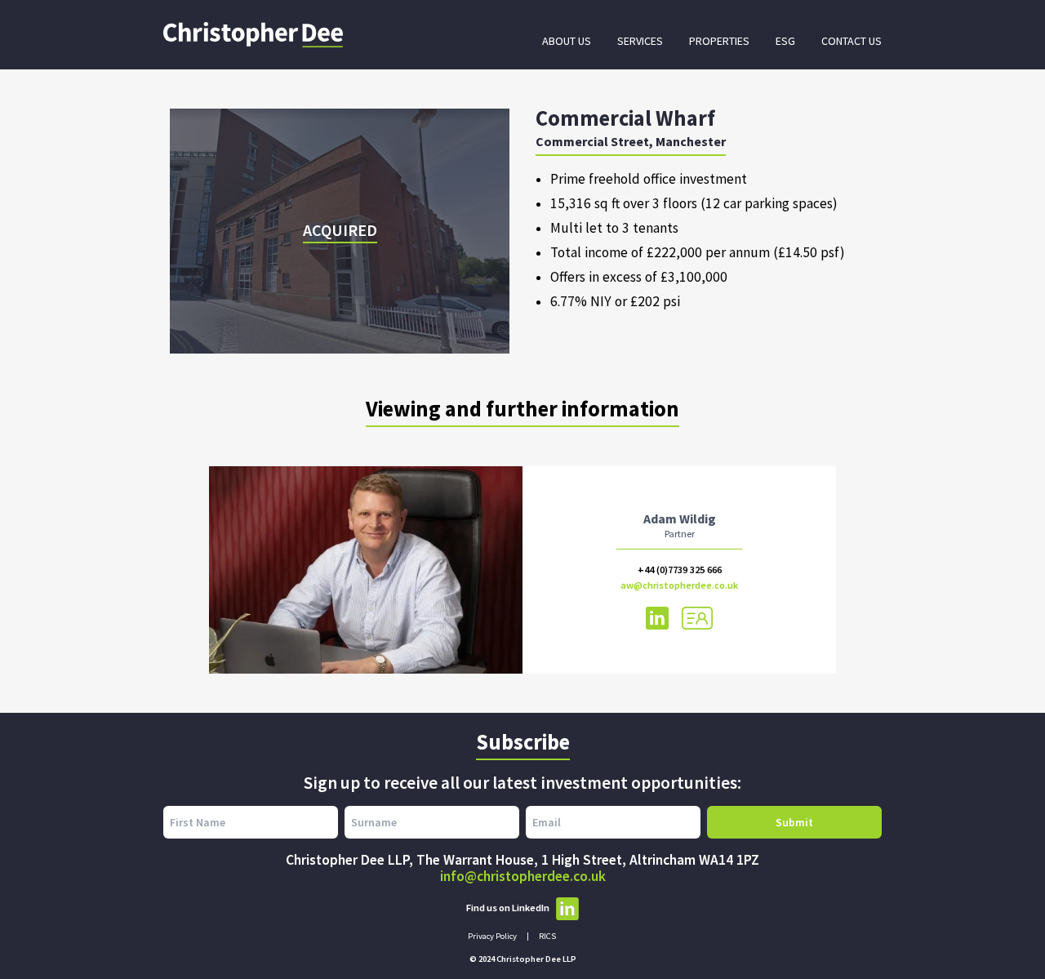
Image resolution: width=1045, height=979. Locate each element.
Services (640, 40)
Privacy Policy (492, 936)
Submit (794, 822)
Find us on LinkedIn (507, 907)
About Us (566, 40)
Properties (719, 40)
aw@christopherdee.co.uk (679, 585)
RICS (547, 936)
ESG (785, 40)
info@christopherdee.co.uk (523, 876)
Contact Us (851, 40)
